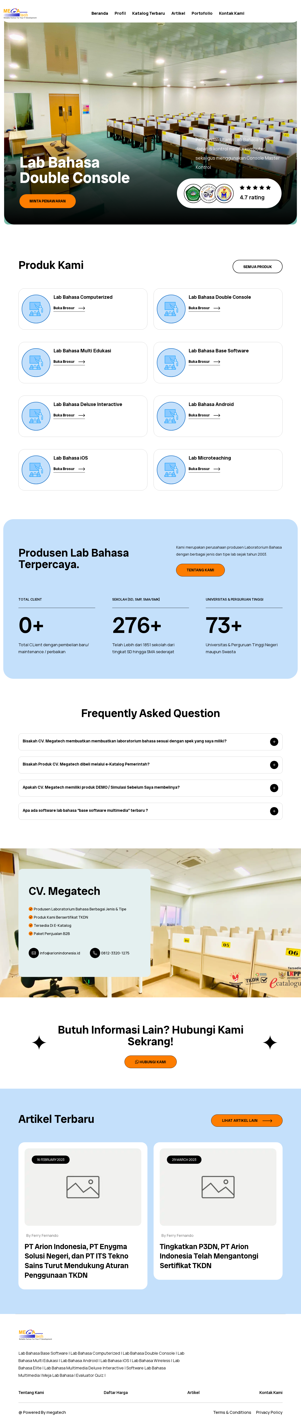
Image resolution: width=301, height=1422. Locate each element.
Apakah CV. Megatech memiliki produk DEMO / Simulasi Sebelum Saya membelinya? (101, 787)
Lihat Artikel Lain (240, 1120)
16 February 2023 (50, 1159)
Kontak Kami (231, 13)
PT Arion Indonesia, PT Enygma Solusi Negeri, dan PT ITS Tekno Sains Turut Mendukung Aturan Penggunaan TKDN (77, 1261)
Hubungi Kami (153, 1061)
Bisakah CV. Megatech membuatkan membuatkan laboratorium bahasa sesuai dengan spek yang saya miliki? (124, 741)
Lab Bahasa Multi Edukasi (82, 350)
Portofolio (202, 13)
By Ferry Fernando (42, 1235)
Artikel (178, 13)
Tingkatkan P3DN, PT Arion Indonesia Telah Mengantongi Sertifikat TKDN (209, 1256)
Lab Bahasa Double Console (220, 297)
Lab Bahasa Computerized (83, 297)
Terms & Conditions (232, 1412)
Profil (120, 13)
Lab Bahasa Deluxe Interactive (87, 404)
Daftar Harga (116, 1392)
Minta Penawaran (47, 191)
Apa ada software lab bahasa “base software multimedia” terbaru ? (85, 810)
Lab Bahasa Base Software (219, 350)
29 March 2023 (184, 1159)
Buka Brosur (64, 308)
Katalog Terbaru (148, 13)
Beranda (100, 13)
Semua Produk (257, 266)
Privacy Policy (269, 1412)
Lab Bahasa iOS (70, 458)
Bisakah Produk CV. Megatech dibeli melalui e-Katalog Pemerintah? (86, 764)
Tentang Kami (200, 570)
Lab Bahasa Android (211, 404)
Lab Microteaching (210, 458)
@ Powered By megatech (42, 1412)
